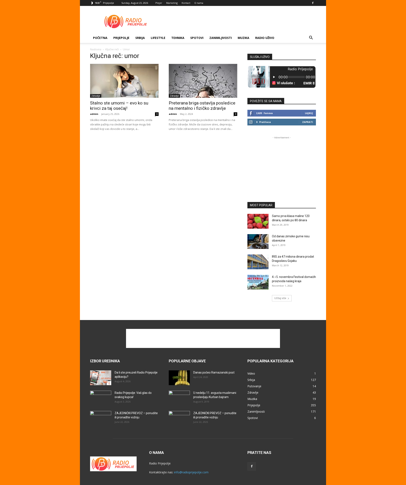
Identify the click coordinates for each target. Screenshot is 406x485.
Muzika (243, 38)
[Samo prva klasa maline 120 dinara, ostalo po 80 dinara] (258, 221)
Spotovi (196, 38)
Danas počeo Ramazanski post (214, 372)
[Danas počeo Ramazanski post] (179, 377)
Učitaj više (280, 298)
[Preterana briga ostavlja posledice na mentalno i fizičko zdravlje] (203, 81)
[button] (311, 38)
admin (94, 113)
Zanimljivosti (220, 38)
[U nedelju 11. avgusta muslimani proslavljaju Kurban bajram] (179, 398)
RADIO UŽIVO (264, 38)
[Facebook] (313, 3)
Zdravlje (95, 95)
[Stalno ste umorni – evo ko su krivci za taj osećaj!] (124, 81)
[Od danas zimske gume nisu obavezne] (258, 241)
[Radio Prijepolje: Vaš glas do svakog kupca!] (100, 398)
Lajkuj (309, 113)
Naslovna (95, 49)
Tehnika (177, 38)
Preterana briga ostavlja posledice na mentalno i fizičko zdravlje (202, 105)
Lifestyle (158, 38)
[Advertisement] (239, 21)
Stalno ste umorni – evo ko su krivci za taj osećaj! (119, 105)
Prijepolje (121, 38)
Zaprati (307, 122)
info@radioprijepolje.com (191, 472)
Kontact (186, 2)
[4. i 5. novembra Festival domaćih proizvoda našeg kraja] (258, 282)
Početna (100, 38)
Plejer (158, 2)
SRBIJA (140, 38)
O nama (198, 2)
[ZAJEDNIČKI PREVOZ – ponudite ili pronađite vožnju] (100, 418)
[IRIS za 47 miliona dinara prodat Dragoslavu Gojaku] (258, 261)
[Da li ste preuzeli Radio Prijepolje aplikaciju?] (100, 377)
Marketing (172, 2)
